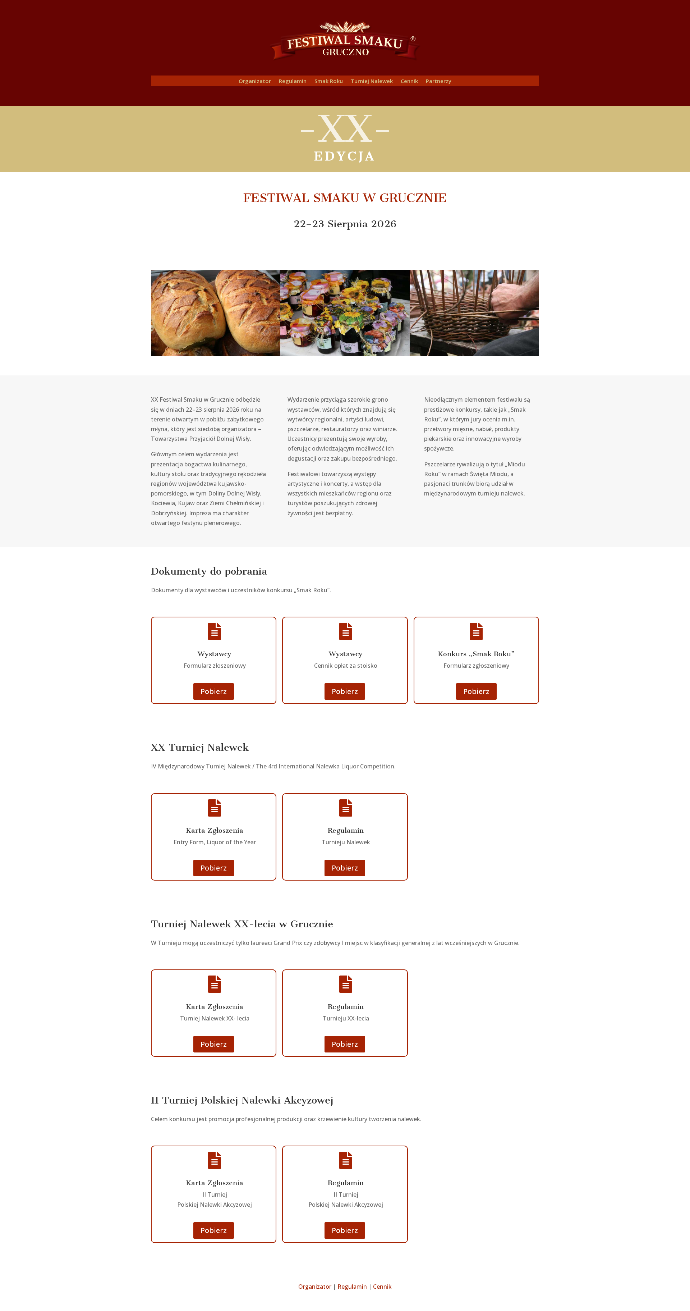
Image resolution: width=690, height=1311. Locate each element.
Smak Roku (328, 81)
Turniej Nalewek (372, 81)
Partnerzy (438, 81)
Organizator (255, 81)
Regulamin (293, 81)
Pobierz (214, 691)
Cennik (409, 81)
